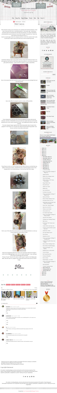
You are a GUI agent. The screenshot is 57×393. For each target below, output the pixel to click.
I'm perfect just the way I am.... (48, 200)
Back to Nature (45, 257)
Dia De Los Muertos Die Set (46, 282)
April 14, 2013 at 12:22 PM (14, 306)
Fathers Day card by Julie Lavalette (30, 299)
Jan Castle (8, 306)
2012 (43, 272)
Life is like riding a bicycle (47, 232)
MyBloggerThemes (35, 391)
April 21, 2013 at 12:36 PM (17, 339)
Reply (7, 324)
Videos (35, 18)
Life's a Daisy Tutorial (50, 116)
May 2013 (45, 167)
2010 (43, 275)
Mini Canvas (45, 221)
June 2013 (45, 165)
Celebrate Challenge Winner (48, 266)
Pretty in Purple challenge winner (48, 198)
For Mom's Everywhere (47, 192)
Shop (38, 18)
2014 (43, 154)
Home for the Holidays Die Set (47, 285)
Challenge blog (11, 254)
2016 (43, 151)
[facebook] (42, 50)
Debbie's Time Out (9, 339)
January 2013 (46, 270)
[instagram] (50, 50)
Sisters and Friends (46, 196)
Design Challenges (24, 18)
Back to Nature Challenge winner (49, 243)
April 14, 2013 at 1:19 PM (16, 315)
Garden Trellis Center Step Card (48, 225)
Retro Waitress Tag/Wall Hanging (49, 245)
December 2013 (46, 156)
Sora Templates (26, 391)
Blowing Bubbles (46, 264)
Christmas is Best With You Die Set (48, 286)
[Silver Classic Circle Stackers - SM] (30, 274)
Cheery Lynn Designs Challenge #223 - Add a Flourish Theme (50, 96)
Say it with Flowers (46, 190)
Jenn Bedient (8, 315)
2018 (43, 148)
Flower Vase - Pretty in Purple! (48, 205)
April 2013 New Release (47, 217)
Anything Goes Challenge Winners (49, 219)
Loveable (48, 85)
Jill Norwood (9, 333)
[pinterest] (52, 50)
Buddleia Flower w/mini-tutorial (48, 250)
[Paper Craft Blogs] (47, 297)
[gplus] (46, 50)
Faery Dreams (45, 234)
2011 (43, 273)
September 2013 (46, 161)
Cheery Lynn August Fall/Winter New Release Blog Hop (50, 122)
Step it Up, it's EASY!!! (47, 207)
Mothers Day (45, 188)
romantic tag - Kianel (46, 230)
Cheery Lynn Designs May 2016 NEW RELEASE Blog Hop (50, 91)
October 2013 (46, 159)
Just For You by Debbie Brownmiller (5, 299)
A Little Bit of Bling (46, 169)
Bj (6, 327)
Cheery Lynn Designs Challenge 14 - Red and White (50, 127)
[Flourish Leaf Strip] (17, 274)
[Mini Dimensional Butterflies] (21, 274)
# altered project (18, 21)
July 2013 (45, 164)
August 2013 (46, 162)
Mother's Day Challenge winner (48, 176)
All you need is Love (46, 210)
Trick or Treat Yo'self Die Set (46, 281)
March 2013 (45, 267)
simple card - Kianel (46, 186)
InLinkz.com (2, 280)
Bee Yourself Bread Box (47, 254)
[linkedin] (48, 50)
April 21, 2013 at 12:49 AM (16, 333)
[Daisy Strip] (26, 274)
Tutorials (30, 18)
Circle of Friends (46, 252)
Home (13, 18)
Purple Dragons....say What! (48, 259)
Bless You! (48, 111)
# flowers (23, 21)
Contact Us (42, 18)
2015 (43, 152)
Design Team (17, 18)
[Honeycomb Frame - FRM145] (3, 274)
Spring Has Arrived (46, 236)
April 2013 (45, 168)
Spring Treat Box (46, 174)
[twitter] (44, 50)
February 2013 (46, 269)
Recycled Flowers (46, 184)
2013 (43, 155)
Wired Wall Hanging (46, 178)
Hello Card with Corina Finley (19, 298)
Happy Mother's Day (46, 182)
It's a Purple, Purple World (47, 212)
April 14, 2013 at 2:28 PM (11, 327)
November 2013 (46, 158)
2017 (43, 149)
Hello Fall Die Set (44, 283)
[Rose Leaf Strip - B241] (12, 274)
